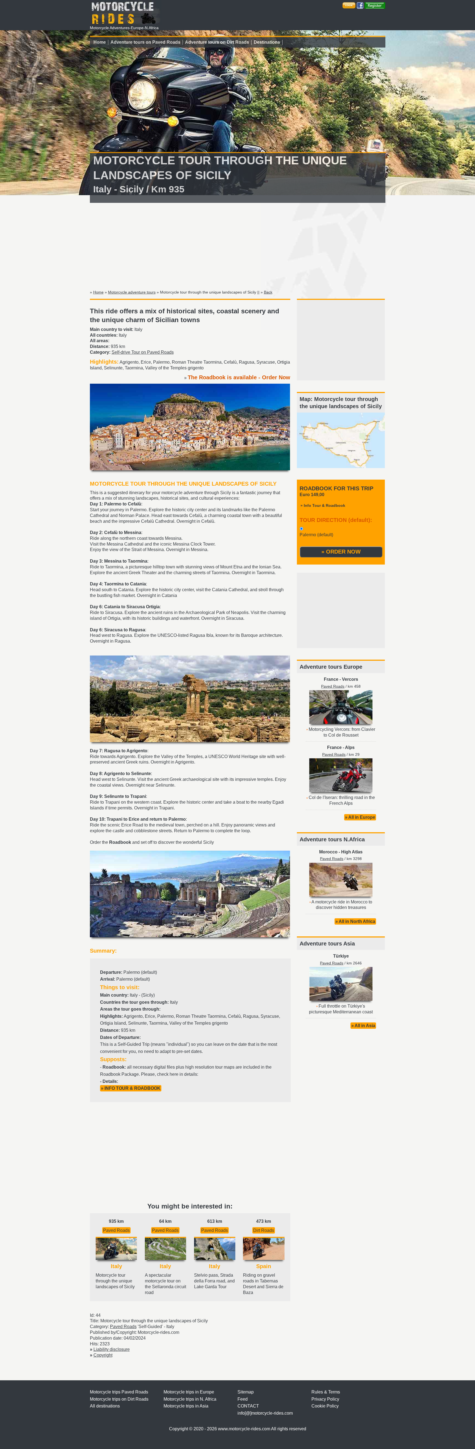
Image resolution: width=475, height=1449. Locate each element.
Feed (243, 1399)
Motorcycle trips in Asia (186, 1406)
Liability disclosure (111, 1349)
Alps (350, 747)
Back (268, 292)
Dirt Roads (263, 1230)
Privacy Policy (325, 1399)
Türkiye (341, 956)
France (331, 679)
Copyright (102, 1355)
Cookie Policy (325, 1406)
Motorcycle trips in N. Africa (190, 1399)
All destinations (105, 1406)
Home (99, 42)
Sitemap (246, 1392)
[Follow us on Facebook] (360, 5)
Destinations (267, 42)
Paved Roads (116, 1230)
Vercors (350, 679)
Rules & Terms (325, 1392)
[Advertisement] (237, 245)
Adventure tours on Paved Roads (145, 42)
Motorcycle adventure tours (132, 292)
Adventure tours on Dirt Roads (217, 42)
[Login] (349, 5)
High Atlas (352, 852)
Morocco (328, 852)
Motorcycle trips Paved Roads (119, 1392)
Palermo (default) (316, 534)
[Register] (374, 5)
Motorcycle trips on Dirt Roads (119, 1399)
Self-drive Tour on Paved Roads (143, 352)
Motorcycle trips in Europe (189, 1392)
